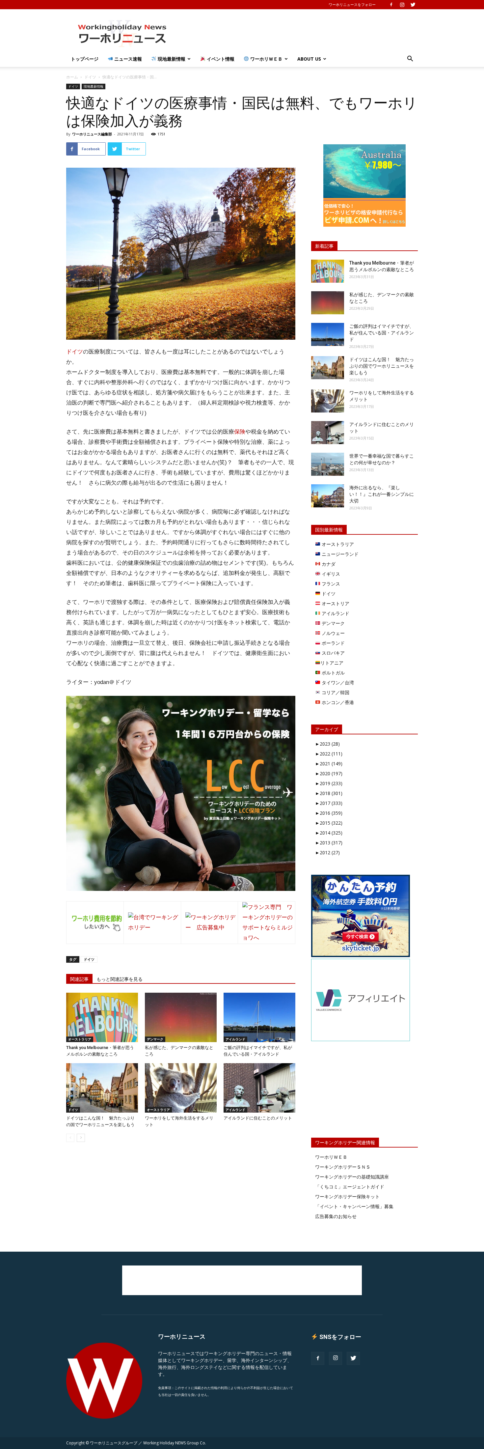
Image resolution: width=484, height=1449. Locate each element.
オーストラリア (79, 1039)
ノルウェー (332, 633)
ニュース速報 (127, 59)
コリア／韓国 (334, 692)
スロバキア (332, 653)
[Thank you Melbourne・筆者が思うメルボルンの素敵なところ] (102, 1017)
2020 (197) (328, 773)
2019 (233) (328, 783)
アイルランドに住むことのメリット (258, 1118)
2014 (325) (328, 833)
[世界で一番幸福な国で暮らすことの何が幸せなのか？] (327, 464)
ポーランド (332, 643)
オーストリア (334, 603)
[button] (410, 59)
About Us (309, 59)
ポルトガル (332, 672)
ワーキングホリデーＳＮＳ (342, 1167)
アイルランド (235, 1039)
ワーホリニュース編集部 (92, 133)
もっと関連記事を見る (119, 979)
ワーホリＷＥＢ (265, 59)
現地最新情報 (170, 59)
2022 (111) (328, 754)
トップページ (84, 59)
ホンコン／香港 (337, 702)
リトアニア (331, 663)
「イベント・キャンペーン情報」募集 (354, 1206)
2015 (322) (328, 823)
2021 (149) (328, 763)
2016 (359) (328, 813)
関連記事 (79, 979)
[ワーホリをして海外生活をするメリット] (181, 1088)
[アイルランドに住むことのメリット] (259, 1088)
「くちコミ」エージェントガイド (349, 1186)
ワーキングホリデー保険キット (347, 1196)
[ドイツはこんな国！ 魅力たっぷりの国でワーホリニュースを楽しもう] (102, 1088)
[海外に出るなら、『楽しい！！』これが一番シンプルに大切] (327, 495)
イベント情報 (219, 59)
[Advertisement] (298, 33)
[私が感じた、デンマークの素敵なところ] (181, 1017)
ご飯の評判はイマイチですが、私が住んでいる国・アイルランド (381, 333)
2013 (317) (328, 842)
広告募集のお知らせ (336, 1216)
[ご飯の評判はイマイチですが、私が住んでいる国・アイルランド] (259, 1017)
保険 (239, 432)
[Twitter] (413, 4)
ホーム (72, 77)
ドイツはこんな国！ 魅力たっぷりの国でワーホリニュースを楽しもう (381, 366)
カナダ (328, 564)
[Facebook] (391, 4)
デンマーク (155, 1039)
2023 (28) (327, 744)
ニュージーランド (339, 554)
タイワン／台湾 (337, 682)
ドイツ (90, 77)
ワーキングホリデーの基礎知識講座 (352, 1177)
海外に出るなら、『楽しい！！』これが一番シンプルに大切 (381, 494)
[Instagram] (402, 4)
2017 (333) (328, 803)
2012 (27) (327, 852)
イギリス (330, 574)
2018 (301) (328, 793)
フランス (330, 584)
